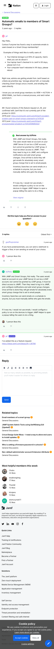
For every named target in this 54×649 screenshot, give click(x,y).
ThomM (12, 485)
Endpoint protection (10, 609)
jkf (7, 36)
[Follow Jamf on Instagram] (17, 524)
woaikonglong (14, 478)
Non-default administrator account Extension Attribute (25, 452)
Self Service (6, 600)
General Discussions (12, 12)
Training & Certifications (11, 540)
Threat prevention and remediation (16, 613)
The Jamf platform (9, 576)
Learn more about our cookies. (27, 632)
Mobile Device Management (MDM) (16, 584)
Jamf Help (6, 536)
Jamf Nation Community (11, 544)
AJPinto (9, 272)
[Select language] (36, 5)
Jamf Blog (6, 548)
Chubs (11, 470)
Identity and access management (15, 604)
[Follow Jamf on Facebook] (22, 524)
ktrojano (12, 492)
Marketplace (7, 552)
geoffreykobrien (12, 242)
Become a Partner (9, 556)
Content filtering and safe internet (15, 617)
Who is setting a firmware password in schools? (22, 445)
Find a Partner (7, 560)
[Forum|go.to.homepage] (14, 5)
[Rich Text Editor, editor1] (27, 383)
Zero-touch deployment (11, 580)
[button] (4, 6)
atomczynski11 (15, 500)
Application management (12, 589)
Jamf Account (7, 564)
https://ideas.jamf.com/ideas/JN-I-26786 (19, 343)
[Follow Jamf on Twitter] (3, 524)
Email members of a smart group (16, 417)
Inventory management (11, 593)
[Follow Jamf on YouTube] (12, 524)
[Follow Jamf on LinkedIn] (8, 524)
